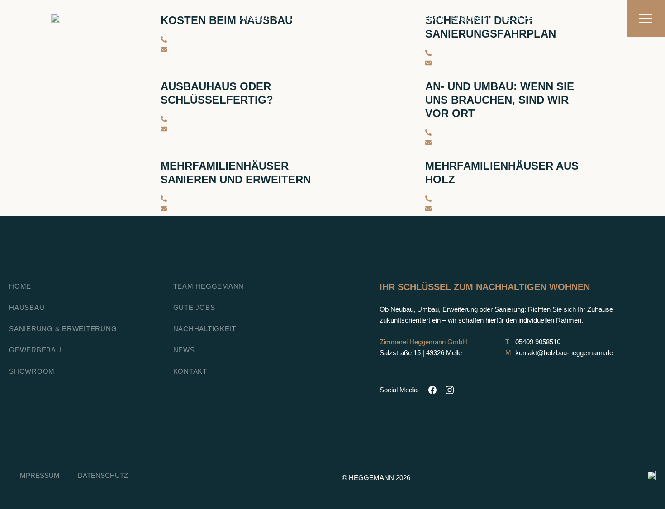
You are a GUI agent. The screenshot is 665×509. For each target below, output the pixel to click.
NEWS (184, 350)
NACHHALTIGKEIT (205, 329)
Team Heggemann (534, 18)
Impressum (39, 475)
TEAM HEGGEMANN (208, 286)
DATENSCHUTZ (103, 475)
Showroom (472, 18)
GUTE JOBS (194, 307)
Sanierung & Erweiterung (336, 18)
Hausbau (252, 18)
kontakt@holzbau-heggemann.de (564, 353)
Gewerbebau (418, 18)
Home (20, 286)
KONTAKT (592, 18)
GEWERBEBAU (35, 350)
